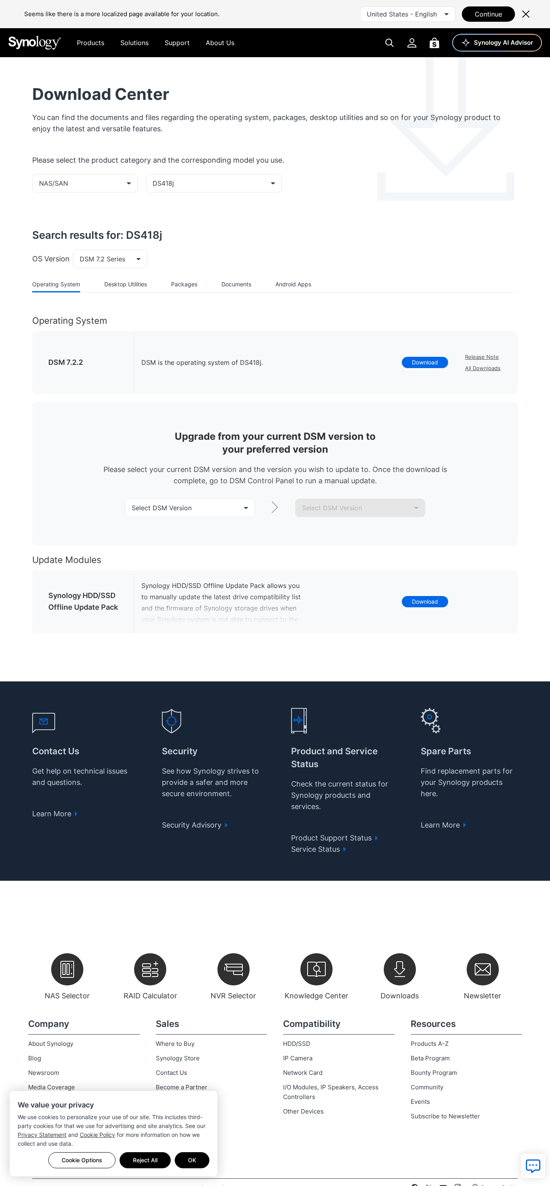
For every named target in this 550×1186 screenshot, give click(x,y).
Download (425, 362)
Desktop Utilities (125, 284)
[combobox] (407, 14)
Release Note (482, 357)
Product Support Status (332, 838)
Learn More (52, 813)
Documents (236, 284)
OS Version (51, 259)
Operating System (56, 284)
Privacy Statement (42, 1134)
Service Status (316, 849)
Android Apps (293, 284)
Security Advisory (192, 825)
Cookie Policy (97, 1134)
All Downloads (482, 368)
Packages (184, 284)
